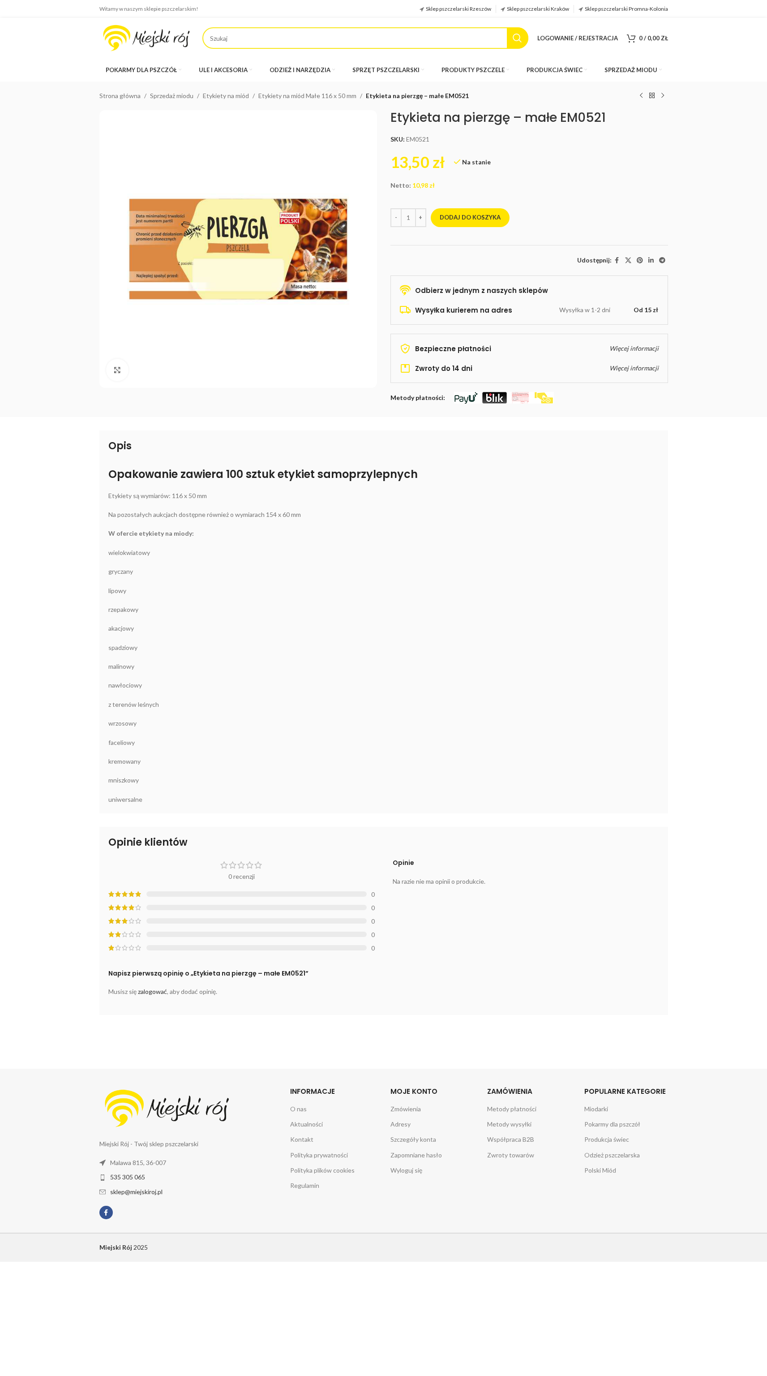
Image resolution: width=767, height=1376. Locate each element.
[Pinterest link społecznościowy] (640, 260)
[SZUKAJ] (517, 38)
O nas (298, 1109)
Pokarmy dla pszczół (612, 1124)
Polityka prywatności (319, 1155)
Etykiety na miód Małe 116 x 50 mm (307, 95)
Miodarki (596, 1109)
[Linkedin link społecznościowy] (651, 260)
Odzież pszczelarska (612, 1155)
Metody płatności (511, 1109)
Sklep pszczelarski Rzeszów (458, 8)
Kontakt (301, 1139)
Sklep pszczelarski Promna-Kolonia (626, 8)
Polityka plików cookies (322, 1170)
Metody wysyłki (509, 1124)
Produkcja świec (606, 1139)
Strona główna (120, 95)
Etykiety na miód (226, 95)
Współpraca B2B (510, 1139)
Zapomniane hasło (416, 1155)
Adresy (400, 1124)
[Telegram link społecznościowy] (662, 260)
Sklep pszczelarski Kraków (538, 8)
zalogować (152, 991)
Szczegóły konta (413, 1139)
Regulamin (304, 1185)
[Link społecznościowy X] (628, 260)
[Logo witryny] (146, 37)
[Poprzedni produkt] (641, 95)
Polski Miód (600, 1170)
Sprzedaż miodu (171, 95)
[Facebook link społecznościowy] (617, 260)
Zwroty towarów (510, 1155)
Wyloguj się (406, 1170)
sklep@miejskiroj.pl (136, 1191)
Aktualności (306, 1124)
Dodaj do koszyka (470, 217)
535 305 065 (127, 1177)
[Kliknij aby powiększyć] (117, 370)
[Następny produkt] (662, 95)
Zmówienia (405, 1109)
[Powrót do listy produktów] (652, 95)
